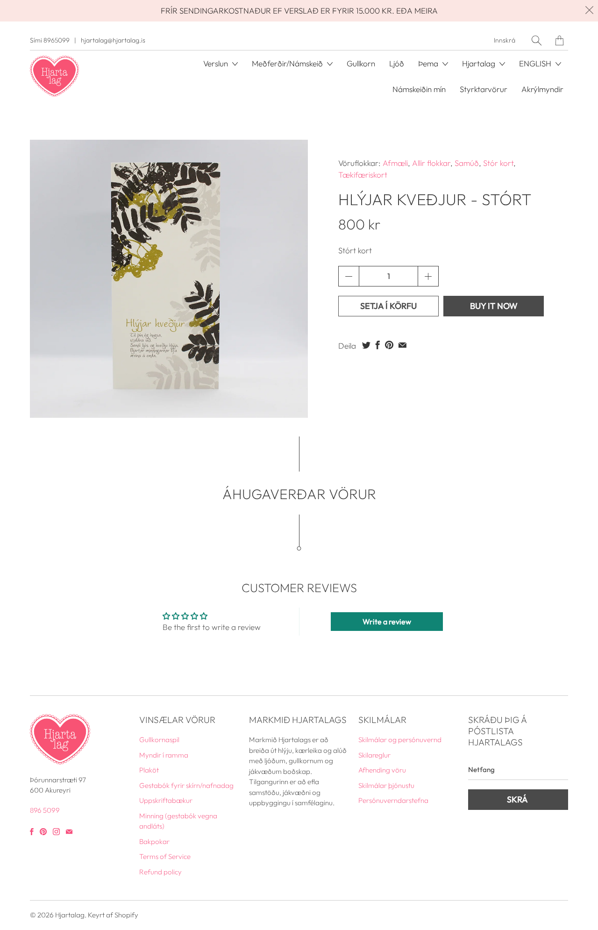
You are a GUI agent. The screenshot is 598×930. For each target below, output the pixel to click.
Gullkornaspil (159, 739)
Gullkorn (361, 63)
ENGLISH (536, 63)
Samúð (467, 163)
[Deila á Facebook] (377, 345)
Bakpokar (154, 841)
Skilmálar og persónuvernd (399, 739)
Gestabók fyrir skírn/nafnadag (186, 785)
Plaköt (149, 769)
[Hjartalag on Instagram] (56, 831)
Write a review (387, 621)
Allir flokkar (431, 163)
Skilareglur (374, 755)
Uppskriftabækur (165, 800)
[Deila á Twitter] (366, 345)
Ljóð (396, 63)
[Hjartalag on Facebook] (32, 831)
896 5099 (45, 810)
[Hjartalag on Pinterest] (43, 831)
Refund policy (160, 871)
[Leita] (536, 40)
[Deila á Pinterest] (389, 345)
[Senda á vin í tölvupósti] (402, 345)
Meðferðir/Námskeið (288, 63)
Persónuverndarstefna (393, 800)
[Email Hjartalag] (69, 831)
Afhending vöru (382, 769)
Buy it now (494, 305)
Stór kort (498, 163)
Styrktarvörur (483, 89)
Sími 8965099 (50, 40)
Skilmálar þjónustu (386, 785)
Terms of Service (165, 856)
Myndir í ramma (163, 755)
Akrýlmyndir (542, 89)
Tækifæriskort (362, 174)
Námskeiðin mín (419, 89)
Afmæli (395, 163)
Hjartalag (70, 914)
